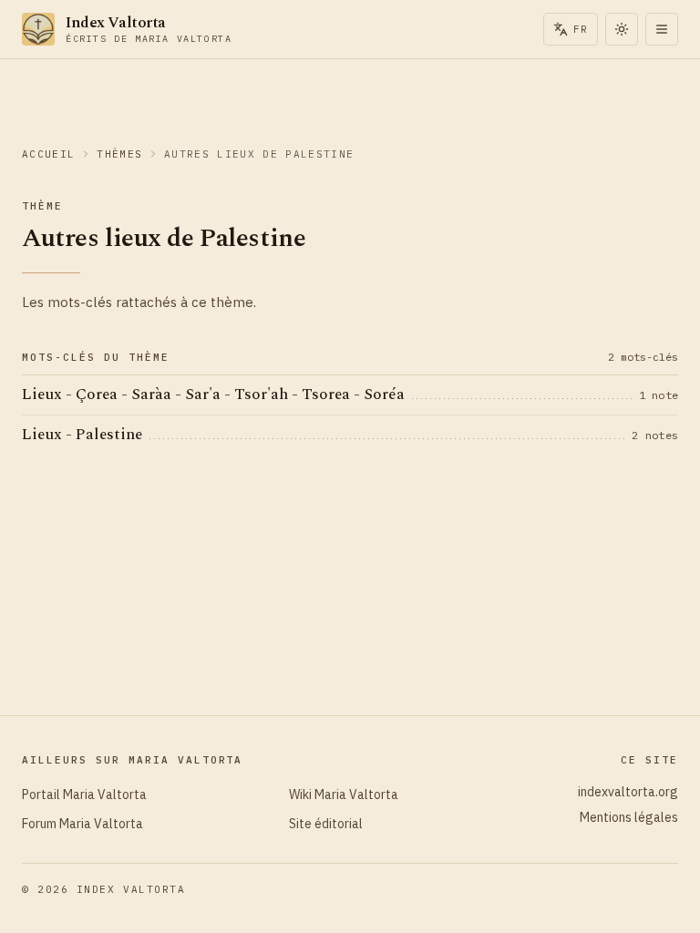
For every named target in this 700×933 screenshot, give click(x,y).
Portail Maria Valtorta (84, 794)
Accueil (48, 154)
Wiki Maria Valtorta (343, 794)
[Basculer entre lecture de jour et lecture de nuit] (621, 29)
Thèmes (119, 154)
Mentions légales (629, 817)
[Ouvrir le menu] (661, 29)
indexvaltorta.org (628, 792)
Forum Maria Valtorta (82, 823)
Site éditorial (326, 823)
